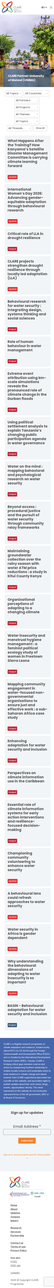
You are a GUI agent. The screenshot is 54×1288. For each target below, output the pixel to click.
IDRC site (15, 1265)
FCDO (14, 1261)
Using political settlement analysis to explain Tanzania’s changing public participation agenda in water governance (28, 432)
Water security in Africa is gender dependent (23, 933)
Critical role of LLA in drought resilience (25, 235)
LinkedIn (15, 1272)
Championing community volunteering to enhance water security (21, 861)
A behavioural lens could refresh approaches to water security (26, 899)
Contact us (17, 1242)
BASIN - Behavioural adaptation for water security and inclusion (27, 1009)
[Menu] (51, 7)
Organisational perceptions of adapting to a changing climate (24, 605)
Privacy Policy (19, 1250)
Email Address (27, 1126)
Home (14, 1205)
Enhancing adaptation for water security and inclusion (27, 745)
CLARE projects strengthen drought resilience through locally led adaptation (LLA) (27, 269)
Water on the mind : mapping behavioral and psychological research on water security (26, 474)
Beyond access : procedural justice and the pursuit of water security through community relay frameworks (26, 517)
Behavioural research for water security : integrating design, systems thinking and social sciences (27, 310)
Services (16, 1231)
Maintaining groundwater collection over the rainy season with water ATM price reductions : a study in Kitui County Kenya (27, 563)
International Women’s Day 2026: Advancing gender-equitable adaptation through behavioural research (27, 200)
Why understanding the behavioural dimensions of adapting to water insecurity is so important (25, 972)
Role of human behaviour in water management (24, 345)
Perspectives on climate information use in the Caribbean (26, 777)
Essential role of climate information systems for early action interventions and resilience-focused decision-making (26, 817)
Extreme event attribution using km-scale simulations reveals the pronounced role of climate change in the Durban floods (27, 386)
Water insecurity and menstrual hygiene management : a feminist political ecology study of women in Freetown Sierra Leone (26, 648)
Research (16, 1227)
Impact (14, 1220)
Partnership (17, 1235)
